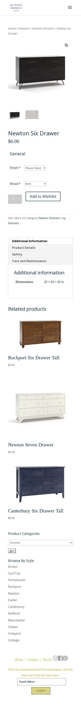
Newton (13, 593)
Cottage (13, 640)
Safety (17, 254)
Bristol (13, 567)
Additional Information (29, 241)
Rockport (14, 587)
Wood (14, 184)
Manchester (16, 620)
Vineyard (14, 633)
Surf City (14, 573)
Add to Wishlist (43, 196)
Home (12, 28)
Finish (14, 168)
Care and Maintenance (29, 261)
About (19, 659)
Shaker (13, 627)
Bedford (14, 613)
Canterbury (16, 607)
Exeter (12, 600)
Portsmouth (16, 580)
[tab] (40, 241)
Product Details (23, 248)
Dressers (24, 28)
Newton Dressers (43, 28)
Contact (33, 659)
